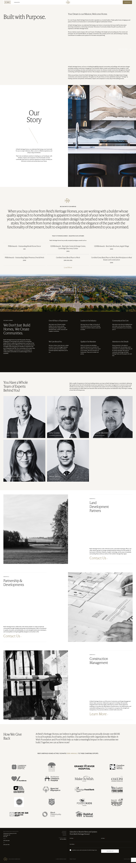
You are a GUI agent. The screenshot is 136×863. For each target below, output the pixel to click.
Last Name (103, 838)
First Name (72, 838)
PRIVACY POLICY (73, 859)
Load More (68, 267)
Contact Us (98, 558)
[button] (7, 2)
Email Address (73, 844)
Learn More (98, 714)
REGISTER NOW (127, 2)
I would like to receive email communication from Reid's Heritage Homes (84, 850)
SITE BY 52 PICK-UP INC (128, 859)
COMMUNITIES (17, 2)
